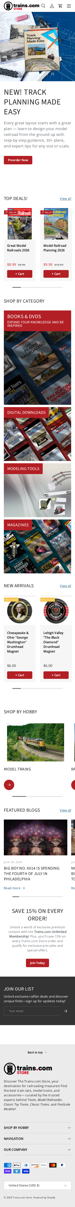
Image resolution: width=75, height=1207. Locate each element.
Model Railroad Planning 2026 (54, 247)
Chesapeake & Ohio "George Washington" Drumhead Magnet (18, 642)
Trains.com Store (22, 1197)
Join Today (37, 963)
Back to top (36, 1052)
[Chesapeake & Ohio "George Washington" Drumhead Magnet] (19, 611)
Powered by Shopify (44, 1197)
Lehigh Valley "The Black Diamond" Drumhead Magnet (53, 642)
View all (65, 199)
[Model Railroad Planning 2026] (56, 223)
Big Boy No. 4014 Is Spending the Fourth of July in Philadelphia (31, 873)
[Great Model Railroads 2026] (19, 223)
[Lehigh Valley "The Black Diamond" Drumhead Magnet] (56, 611)
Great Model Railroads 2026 (18, 247)
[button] (60, 6)
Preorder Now (18, 160)
